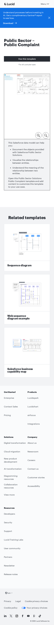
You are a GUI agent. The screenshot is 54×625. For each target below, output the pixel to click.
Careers (31, 460)
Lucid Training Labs (13, 539)
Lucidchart (33, 406)
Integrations (34, 424)
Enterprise (9, 398)
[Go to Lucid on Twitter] (11, 616)
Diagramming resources (10, 477)
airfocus (32, 415)
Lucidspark (33, 398)
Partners (8, 557)
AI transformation (13, 469)
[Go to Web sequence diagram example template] (27, 299)
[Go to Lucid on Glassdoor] (34, 616)
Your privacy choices (37, 607)
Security (8, 522)
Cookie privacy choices (36, 601)
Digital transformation (15, 443)
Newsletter (9, 565)
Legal (18, 601)
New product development (10, 460)
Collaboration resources (11, 486)
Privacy (7, 601)
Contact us (33, 469)
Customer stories (36, 477)
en (9, 593)
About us (32, 443)
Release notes (11, 574)
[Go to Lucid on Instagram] (16, 616)
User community (12, 548)
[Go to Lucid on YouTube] (28, 616)
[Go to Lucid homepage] (12, 4)
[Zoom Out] (46, 135)
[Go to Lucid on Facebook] (22, 616)
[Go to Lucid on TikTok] (40, 616)
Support (8, 531)
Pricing (7, 415)
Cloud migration (12, 451)
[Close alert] (49, 17)
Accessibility (34, 486)
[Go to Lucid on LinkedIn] (5, 616)
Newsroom (33, 451)
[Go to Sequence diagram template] (27, 247)
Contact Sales (11, 406)
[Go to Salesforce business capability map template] (27, 352)
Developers (9, 514)
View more (9, 494)
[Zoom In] (38, 135)
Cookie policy (10, 607)
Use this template (27, 59)
